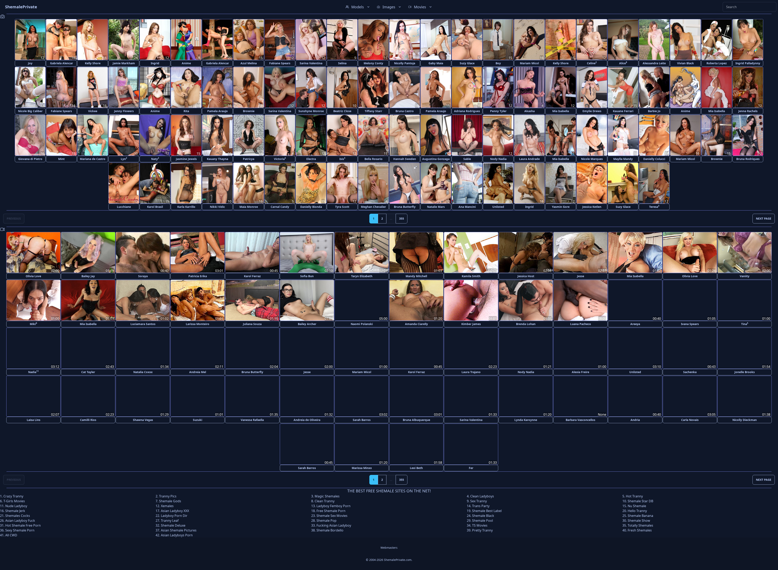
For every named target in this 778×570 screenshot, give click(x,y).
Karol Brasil (155, 207)
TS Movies (479, 525)
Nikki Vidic (217, 207)
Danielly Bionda (311, 207)
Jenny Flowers (124, 111)
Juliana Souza (252, 324)
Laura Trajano (471, 372)
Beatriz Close (342, 111)
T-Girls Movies (14, 500)
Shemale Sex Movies (331, 515)
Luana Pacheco (580, 324)
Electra (311, 159)
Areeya (635, 324)
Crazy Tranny (13, 496)
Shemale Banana (640, 515)
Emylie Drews (591, 111)
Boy (498, 63)
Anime (186, 63)
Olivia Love (33, 276)
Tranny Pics (167, 496)
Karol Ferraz (252, 276)
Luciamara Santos (142, 324)
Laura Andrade (529, 159)
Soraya (143, 276)
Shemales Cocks (17, 515)
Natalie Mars (436, 207)
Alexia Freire (580, 372)
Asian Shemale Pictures (179, 530)
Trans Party (480, 505)
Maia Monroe (248, 207)
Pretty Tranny (482, 530)
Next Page (763, 218)
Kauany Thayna (217, 159)
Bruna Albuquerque (416, 420)
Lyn (124, 159)
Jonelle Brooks (744, 372)
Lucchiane (124, 207)
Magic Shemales (327, 496)
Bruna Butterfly (405, 207)
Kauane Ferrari (623, 111)
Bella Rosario (373, 159)
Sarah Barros (362, 420)
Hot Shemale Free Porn (23, 525)
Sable (467, 159)
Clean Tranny (324, 500)
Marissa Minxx (362, 467)
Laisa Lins (33, 420)
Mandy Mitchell (416, 276)
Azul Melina (248, 63)
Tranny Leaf (170, 520)
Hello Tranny (637, 510)
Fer (471, 467)
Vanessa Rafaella (252, 420)
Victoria (280, 159)
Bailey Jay (88, 276)
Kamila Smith (471, 276)
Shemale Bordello (329, 530)
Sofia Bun (307, 276)
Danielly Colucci (654, 159)
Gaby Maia (436, 63)
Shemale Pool (482, 520)
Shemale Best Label (487, 510)
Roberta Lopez (716, 63)
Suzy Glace (467, 63)
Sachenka (690, 372)
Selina (342, 63)
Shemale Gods (170, 500)
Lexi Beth (416, 467)
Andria (635, 420)
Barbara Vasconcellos (580, 420)
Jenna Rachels (748, 111)
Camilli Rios (88, 420)
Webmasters (389, 547)
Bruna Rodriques (748, 159)
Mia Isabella (560, 111)
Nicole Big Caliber (30, 111)
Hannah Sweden (404, 159)
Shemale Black (483, 515)
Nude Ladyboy (16, 505)
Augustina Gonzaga (436, 159)
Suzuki (197, 420)
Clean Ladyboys (482, 496)
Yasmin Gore (561, 207)
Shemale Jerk (15, 510)
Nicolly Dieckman (744, 420)
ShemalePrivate (21, 7)
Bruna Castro (404, 111)
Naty (155, 159)
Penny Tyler (498, 111)
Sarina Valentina (311, 63)
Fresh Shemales (640, 530)
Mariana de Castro (92, 159)
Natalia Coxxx (143, 372)
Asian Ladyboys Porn (177, 534)
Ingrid (155, 63)
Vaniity (744, 276)
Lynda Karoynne (525, 420)
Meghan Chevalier (373, 207)
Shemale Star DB (640, 500)
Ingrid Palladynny (747, 63)
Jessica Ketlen (591, 207)
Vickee (92, 111)
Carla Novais (690, 420)
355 (401, 218)
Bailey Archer (307, 324)
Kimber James (471, 324)
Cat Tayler (88, 372)
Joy (30, 63)
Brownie (248, 111)
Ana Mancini (467, 207)
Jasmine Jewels (186, 159)
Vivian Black (685, 63)
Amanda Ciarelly (416, 324)
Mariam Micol (529, 63)
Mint (61, 159)
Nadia (33, 371)
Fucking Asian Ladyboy (333, 525)
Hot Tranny (634, 496)
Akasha (529, 111)
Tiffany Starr (373, 111)
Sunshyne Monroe (311, 111)
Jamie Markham (124, 63)
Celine (592, 63)
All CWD (11, 534)
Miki (33, 324)
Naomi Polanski (362, 324)
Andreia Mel (197, 372)
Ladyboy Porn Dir (174, 515)
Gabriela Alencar (61, 63)
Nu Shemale (637, 505)
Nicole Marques (592, 159)
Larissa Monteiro (197, 324)
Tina (744, 324)
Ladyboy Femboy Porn (333, 505)
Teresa (654, 206)
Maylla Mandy (623, 159)
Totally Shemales (640, 525)
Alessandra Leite (654, 63)
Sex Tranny (478, 500)
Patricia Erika (197, 276)
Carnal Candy (280, 207)
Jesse (580, 276)
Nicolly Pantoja (404, 63)
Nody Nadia (498, 159)
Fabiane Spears (279, 63)
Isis (342, 159)
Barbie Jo (654, 111)
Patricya (248, 159)
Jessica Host (525, 276)
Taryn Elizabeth (361, 276)
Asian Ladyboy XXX (175, 510)
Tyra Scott (342, 207)
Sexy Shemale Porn (19, 530)
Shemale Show (639, 520)
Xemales (167, 505)
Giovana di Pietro (30, 159)
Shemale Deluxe (173, 525)
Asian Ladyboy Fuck (20, 520)
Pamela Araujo (217, 111)
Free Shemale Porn (330, 510)
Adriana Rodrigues (467, 111)
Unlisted (498, 207)
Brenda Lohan (525, 324)
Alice (623, 63)
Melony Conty (373, 63)
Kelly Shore (92, 63)
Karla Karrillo (186, 207)
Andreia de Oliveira (307, 420)
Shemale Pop (326, 520)
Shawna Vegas (143, 420)
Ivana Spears (690, 324)
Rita (186, 111)
